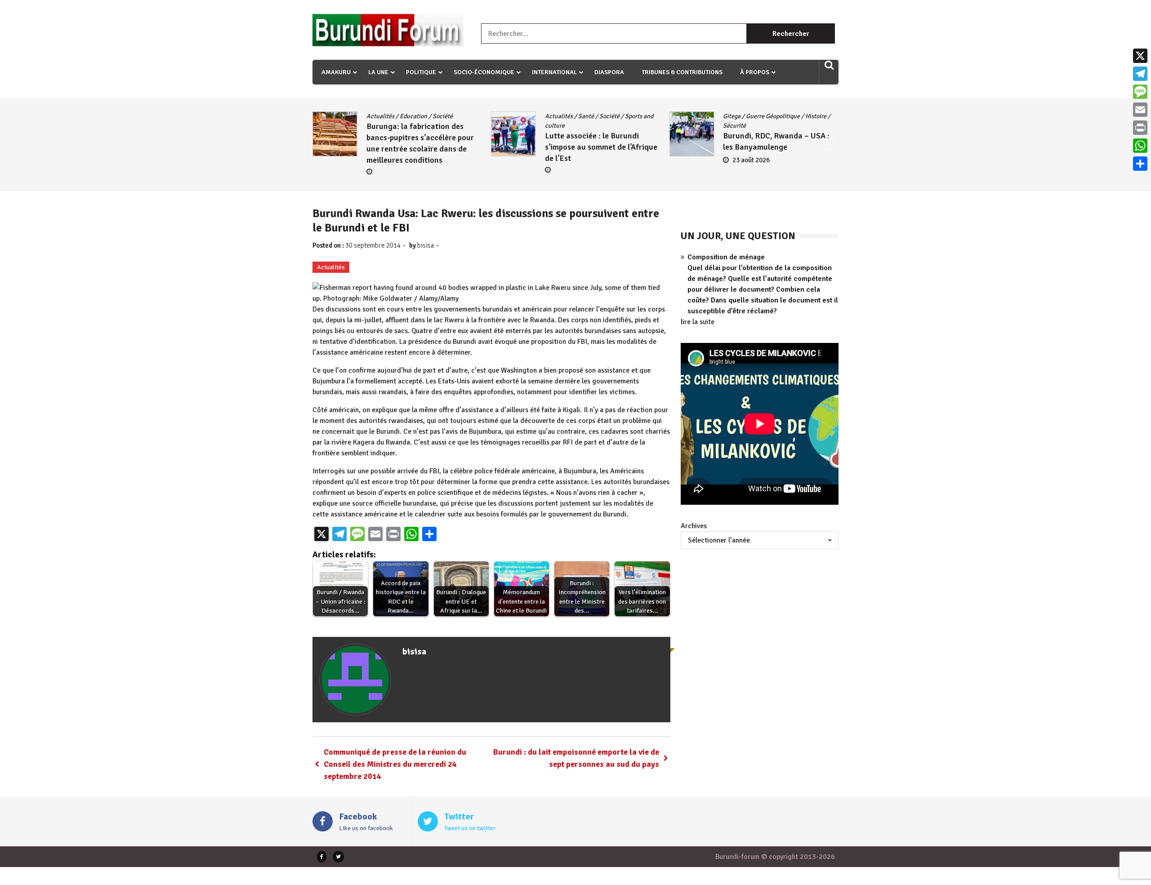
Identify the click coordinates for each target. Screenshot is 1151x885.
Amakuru (336, 72)
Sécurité (734, 125)
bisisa (425, 245)
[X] (1140, 56)
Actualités (380, 116)
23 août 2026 (751, 160)
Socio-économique (484, 72)
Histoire (815, 116)
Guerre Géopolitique (773, 116)
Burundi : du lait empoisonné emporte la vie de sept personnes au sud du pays (576, 758)
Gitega (732, 116)
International (554, 72)
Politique (421, 72)
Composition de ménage (726, 257)
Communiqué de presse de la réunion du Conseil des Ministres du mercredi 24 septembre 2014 (395, 764)
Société (443, 116)
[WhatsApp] (1140, 146)
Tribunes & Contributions (682, 72)
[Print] (1140, 128)
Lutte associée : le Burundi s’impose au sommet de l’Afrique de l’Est (601, 147)
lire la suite (697, 321)
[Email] (1140, 110)
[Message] (1140, 92)
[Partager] (1140, 164)
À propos (754, 72)
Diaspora (609, 72)
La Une (378, 72)
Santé (586, 116)
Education (413, 116)
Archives (694, 525)
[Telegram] (1140, 74)
